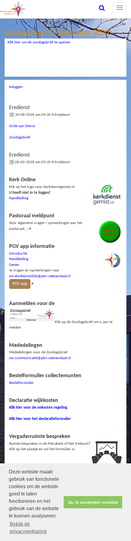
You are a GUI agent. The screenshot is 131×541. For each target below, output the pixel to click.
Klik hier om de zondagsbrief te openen (39, 42)
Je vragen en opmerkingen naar (40, 265)
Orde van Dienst (22, 126)
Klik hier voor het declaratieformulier (40, 419)
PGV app (19, 284)
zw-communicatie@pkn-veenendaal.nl (40, 358)
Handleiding (18, 198)
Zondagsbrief (19, 137)
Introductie (18, 254)
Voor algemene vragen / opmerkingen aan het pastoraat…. (45, 221)
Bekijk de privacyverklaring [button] (28, 527)
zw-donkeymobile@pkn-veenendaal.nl (40, 276)
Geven (14, 265)
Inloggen (16, 87)
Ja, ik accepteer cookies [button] (93, 502)
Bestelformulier (21, 383)
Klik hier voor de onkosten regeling (38, 408)
